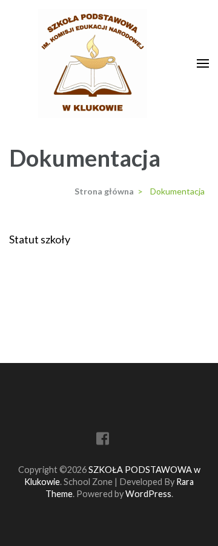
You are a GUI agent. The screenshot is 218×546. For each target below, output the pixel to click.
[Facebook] (102, 440)
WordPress (148, 494)
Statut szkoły (39, 239)
